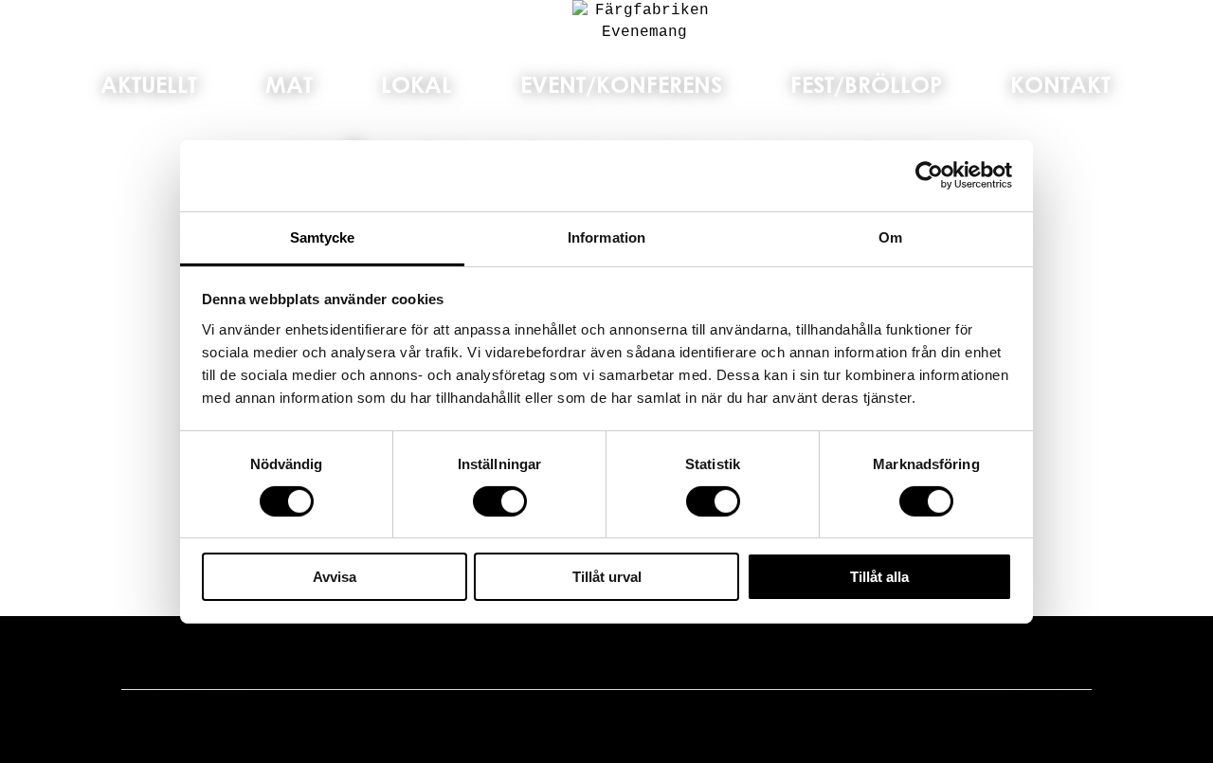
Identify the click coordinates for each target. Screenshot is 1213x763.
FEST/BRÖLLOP (866, 84)
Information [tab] (606, 236)
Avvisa (334, 577)
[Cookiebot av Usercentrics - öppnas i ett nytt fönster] (929, 175)
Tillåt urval (607, 577)
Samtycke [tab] (322, 236)
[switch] (500, 501)
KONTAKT (1060, 84)
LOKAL (416, 84)
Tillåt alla (879, 577)
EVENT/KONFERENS (621, 84)
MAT (289, 84)
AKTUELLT (148, 84)
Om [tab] (890, 236)
